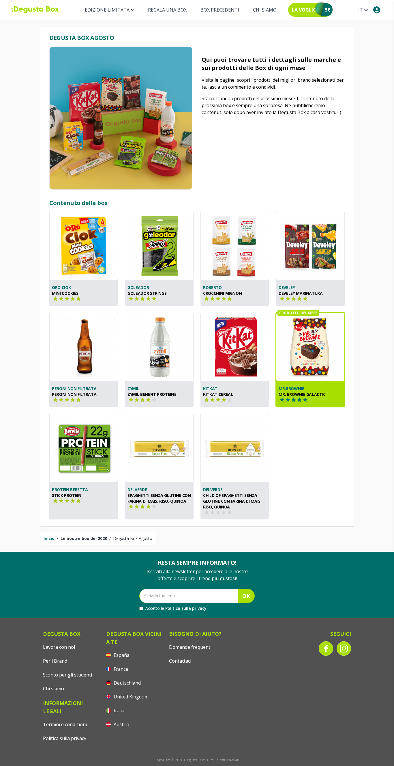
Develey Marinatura (301, 293)
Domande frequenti (190, 647)
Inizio (49, 538)
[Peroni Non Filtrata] (84, 347)
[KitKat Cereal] (235, 347)
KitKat (210, 388)
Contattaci (180, 661)
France (120, 669)
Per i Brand (55, 661)
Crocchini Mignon (222, 293)
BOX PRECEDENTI (219, 10)
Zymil (133, 388)
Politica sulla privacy (186, 608)
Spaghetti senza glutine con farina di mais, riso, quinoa (159, 498)
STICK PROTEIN (66, 495)
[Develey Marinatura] (310, 246)
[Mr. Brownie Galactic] (310, 347)
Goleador (138, 287)
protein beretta (70, 489)
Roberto (212, 287)
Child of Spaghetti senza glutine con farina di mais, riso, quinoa (232, 501)
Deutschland (126, 683)
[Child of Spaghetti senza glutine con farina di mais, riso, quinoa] (235, 448)
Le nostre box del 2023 (84, 538)
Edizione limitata (107, 10)
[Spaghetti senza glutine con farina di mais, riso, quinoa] (159, 448)
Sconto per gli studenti (67, 675)
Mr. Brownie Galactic (302, 394)
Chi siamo (265, 10)
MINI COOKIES (65, 293)
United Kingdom (130, 697)
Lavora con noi (59, 647)
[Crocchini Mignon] (235, 246)
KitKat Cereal (218, 394)
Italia (118, 710)
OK (246, 595)
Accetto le (176, 608)
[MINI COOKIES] (84, 246)
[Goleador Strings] (159, 246)
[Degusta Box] (35, 9)
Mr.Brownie (291, 388)
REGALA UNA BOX (167, 10)
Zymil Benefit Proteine (151, 394)
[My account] (376, 10)
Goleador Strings (146, 293)
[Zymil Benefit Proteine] (159, 347)
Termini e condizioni (65, 724)
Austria (120, 724)
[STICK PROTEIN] (84, 448)
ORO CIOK (61, 287)
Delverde (137, 489)
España (121, 655)
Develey (287, 287)
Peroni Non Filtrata (74, 388)
